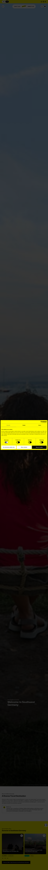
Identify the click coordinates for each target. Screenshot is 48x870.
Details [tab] (24, 425)
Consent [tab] (8, 425)
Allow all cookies (39, 447)
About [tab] (39, 425)
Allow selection (24, 447)
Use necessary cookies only (9, 447)
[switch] (18, 442)
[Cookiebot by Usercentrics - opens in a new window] (41, 422)
